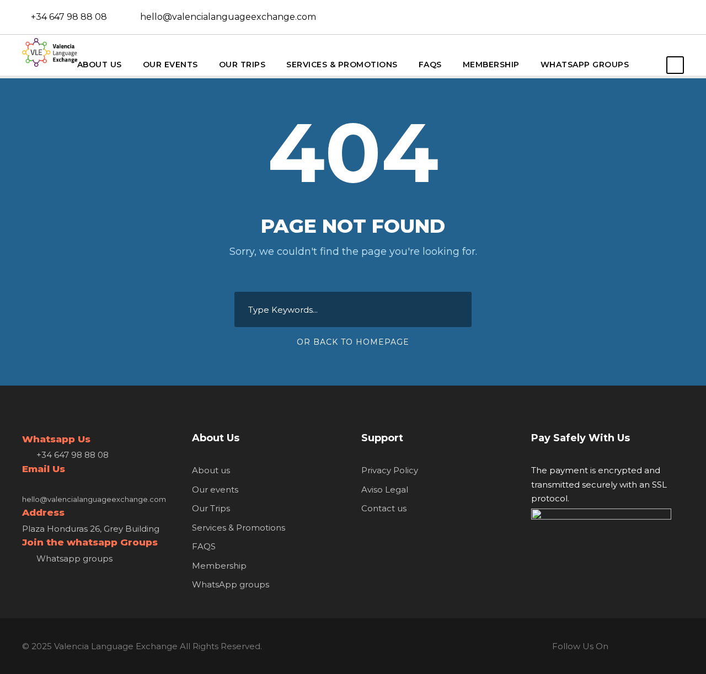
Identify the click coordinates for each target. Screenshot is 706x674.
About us (99, 64)
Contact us (384, 508)
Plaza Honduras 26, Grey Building (90, 528)
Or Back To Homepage (353, 342)
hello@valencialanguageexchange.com (228, 17)
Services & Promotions (342, 64)
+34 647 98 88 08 (69, 17)
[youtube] (668, 17)
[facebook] (649, 17)
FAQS (430, 64)
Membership (491, 64)
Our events (170, 64)
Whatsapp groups (74, 558)
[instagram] (686, 17)
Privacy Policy (389, 470)
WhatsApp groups (585, 64)
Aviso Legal (384, 489)
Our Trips (242, 64)
